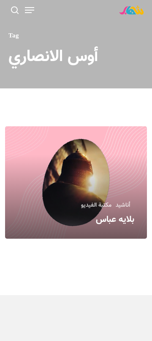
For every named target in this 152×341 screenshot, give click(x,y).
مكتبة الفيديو (96, 206)
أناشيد (123, 206)
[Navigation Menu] (29, 10)
